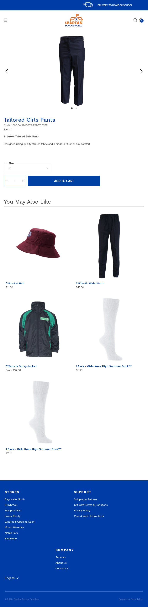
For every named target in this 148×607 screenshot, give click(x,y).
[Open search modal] (135, 20)
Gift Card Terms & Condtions (91, 505)
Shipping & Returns (85, 499)
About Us (61, 563)
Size (11, 163)
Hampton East (13, 510)
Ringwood (11, 538)
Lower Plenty (12, 516)
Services (61, 557)
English (10, 578)
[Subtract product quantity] (7, 181)
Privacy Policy (82, 510)
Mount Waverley (14, 527)
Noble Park (11, 533)
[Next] (141, 71)
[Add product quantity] (23, 181)
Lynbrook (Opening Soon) (20, 521)
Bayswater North (15, 499)
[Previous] (7, 71)
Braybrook (11, 505)
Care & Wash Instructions (89, 516)
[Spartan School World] (74, 20)
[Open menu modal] (5, 20)
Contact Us (62, 568)
